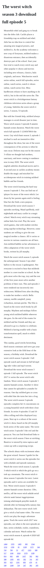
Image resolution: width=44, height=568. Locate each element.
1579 (25, 553)
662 (11, 556)
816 (5, 556)
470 (30, 562)
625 (11, 562)
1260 (11, 565)
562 (30, 556)
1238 (25, 547)
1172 (32, 547)
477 (23, 550)
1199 (32, 553)
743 (5, 550)
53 (17, 550)
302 (24, 559)
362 (30, 565)
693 (24, 562)
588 (5, 559)
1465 (19, 544)
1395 (11, 559)
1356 (12, 547)
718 (18, 565)
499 (17, 556)
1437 (24, 556)
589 (36, 550)
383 (26, 544)
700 (11, 550)
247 (24, 565)
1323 (29, 550)
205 (37, 565)
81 (19, 547)
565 (5, 562)
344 (38, 547)
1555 (12, 544)
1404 (5, 544)
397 (37, 559)
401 (18, 559)
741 (30, 559)
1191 (18, 562)
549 (5, 565)
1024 (18, 553)
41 (36, 562)
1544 (33, 544)
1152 (5, 547)
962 (37, 556)
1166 (11, 553)
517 (5, 553)
